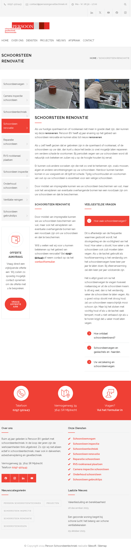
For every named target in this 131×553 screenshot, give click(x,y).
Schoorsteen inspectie (15, 171)
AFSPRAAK (74, 40)
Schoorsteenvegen (13, 84)
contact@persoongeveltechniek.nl (48, 4)
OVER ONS (17, 40)
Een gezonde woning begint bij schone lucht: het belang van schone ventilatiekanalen (88, 521)
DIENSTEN (31, 40)
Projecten (53, 503)
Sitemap (102, 545)
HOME (5, 40)
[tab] (107, 221)
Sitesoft (92, 545)
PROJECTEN (47, 40)
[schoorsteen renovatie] (107, 94)
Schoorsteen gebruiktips (87, 479)
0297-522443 (14, 4)
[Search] (125, 4)
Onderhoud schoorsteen (10, 185)
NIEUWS (61, 40)
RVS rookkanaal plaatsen (12, 157)
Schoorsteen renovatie (10, 125)
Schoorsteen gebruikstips (10, 213)
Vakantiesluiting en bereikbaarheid (86, 502)
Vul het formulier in (110, 410)
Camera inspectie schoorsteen (13, 98)
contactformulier (45, 261)
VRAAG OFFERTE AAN (15, 304)
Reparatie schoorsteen (10, 141)
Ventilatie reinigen (13, 199)
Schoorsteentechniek (15, 112)
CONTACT (88, 40)
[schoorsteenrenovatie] (57, 94)
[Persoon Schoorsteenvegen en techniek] (25, 27)
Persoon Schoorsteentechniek (22, 503)
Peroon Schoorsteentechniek (61, 545)
